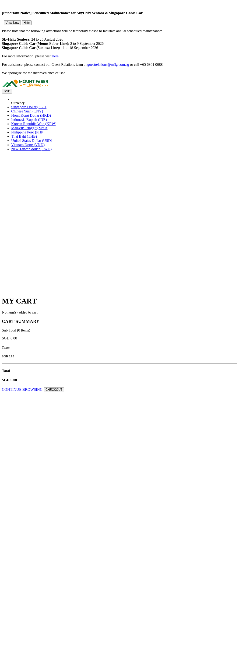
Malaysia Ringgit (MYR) (29, 128)
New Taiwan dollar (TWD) (31, 149)
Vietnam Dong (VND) (28, 145)
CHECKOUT (54, 389)
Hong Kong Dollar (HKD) (31, 115)
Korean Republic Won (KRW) (33, 124)
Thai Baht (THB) (24, 136)
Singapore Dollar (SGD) (29, 107)
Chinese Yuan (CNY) (27, 111)
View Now (12, 22)
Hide (27, 22)
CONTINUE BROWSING (22, 389)
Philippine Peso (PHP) (27, 132)
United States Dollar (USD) (31, 141)
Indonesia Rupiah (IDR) (29, 120)
